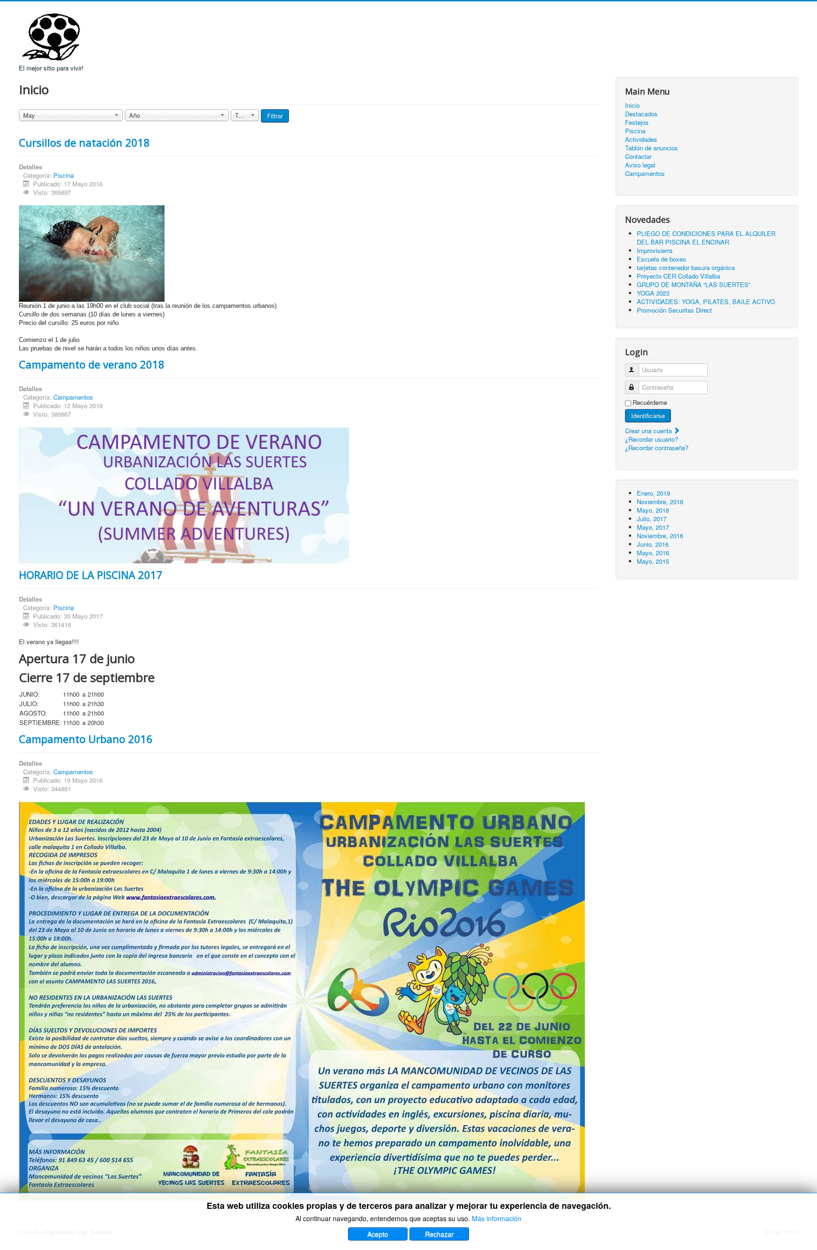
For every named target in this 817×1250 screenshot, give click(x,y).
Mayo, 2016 (653, 552)
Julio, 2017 (652, 518)
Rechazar (439, 1234)
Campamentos (73, 397)
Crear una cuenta (649, 430)
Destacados (641, 114)
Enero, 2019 (653, 493)
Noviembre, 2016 (660, 535)
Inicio (632, 105)
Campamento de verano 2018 (92, 364)
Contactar (638, 156)
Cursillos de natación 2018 (84, 142)
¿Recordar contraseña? (656, 447)
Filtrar (275, 115)
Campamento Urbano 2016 (86, 739)
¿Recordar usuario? (651, 439)
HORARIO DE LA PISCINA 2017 (91, 575)
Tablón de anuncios (651, 148)
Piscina (63, 175)
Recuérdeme (650, 402)
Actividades (641, 139)
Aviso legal (640, 165)
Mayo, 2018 (653, 510)
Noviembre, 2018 (660, 501)
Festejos (637, 122)
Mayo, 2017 (653, 527)
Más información (496, 1218)
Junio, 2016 (653, 544)
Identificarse (648, 415)
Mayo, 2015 (653, 561)
